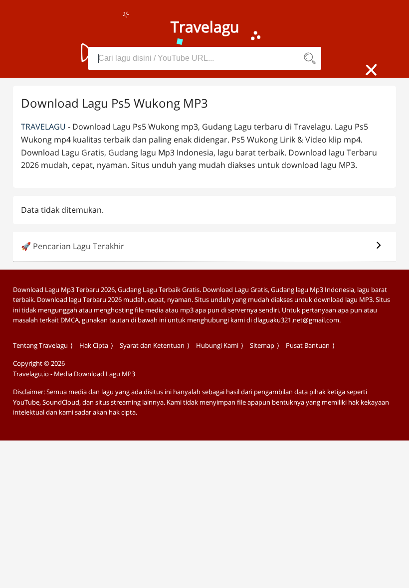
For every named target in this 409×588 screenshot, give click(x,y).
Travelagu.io (31, 373)
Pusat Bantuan (308, 345)
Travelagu (43, 126)
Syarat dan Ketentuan (152, 345)
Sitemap (262, 345)
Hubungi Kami (217, 345)
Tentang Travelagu (40, 345)
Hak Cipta (93, 345)
